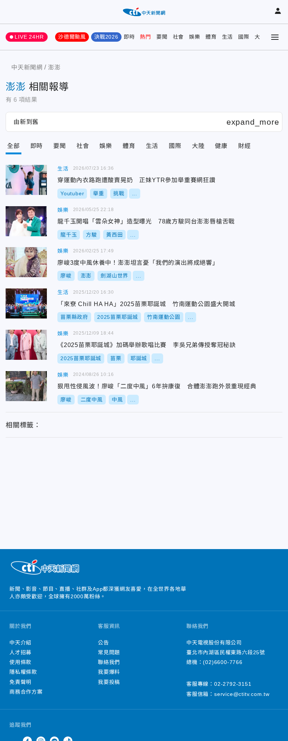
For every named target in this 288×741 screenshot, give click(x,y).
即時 (129, 37)
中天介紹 (20, 643)
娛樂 (194, 37)
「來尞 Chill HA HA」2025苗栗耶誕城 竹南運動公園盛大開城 (26, 303)
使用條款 (20, 662)
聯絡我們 (109, 662)
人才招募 (20, 652)
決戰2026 (106, 37)
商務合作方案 (26, 692)
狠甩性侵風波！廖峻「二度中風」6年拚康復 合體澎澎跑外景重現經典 (26, 386)
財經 (244, 146)
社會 (178, 37)
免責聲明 (20, 682)
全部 (13, 146)
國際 (243, 37)
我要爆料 (109, 672)
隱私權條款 (23, 672)
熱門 (145, 37)
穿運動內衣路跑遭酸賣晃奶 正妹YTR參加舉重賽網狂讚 (26, 180)
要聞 (162, 37)
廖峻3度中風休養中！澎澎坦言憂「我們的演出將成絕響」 (26, 262)
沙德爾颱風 (72, 37)
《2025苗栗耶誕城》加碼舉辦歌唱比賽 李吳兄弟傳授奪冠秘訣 (26, 345)
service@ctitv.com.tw (242, 694)
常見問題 (109, 652)
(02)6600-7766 (222, 662)
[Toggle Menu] (274, 37)
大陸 (198, 146)
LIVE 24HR (29, 37)
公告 (103, 643)
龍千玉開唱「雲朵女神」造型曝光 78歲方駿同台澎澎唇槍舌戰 (26, 221)
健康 (221, 146)
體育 (211, 37)
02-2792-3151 (233, 684)
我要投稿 (109, 682)
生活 (227, 37)
